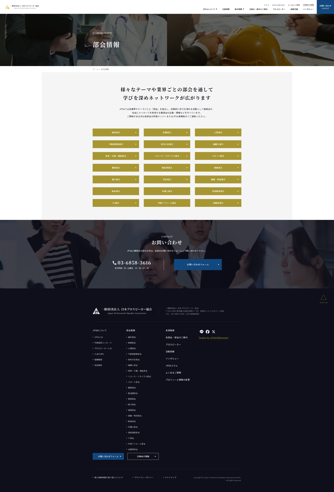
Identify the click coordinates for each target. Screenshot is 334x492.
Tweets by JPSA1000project (214, 337)
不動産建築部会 (116, 144)
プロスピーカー (279, 9)
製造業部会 (167, 167)
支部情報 (225, 9)
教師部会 (218, 167)
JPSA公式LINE (278, 5)
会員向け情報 (308, 5)
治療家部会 (218, 202)
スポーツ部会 (218, 156)
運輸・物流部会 (218, 179)
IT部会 (116, 202)
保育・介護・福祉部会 (116, 156)
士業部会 (218, 132)
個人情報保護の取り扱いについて (108, 477)
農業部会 (116, 167)
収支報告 (98, 365)
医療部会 (167, 132)
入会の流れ (99, 354)
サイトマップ (170, 477)
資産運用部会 (218, 191)
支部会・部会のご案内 (258, 9)
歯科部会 (116, 132)
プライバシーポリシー (144, 477)
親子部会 (116, 179)
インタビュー (308, 9)
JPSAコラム (172, 365)
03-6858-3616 (131, 262)
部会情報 (238, 9)
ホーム (95, 69)
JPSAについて (209, 9)
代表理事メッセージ (103, 342)
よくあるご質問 (294, 5)
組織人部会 (218, 144)
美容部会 (167, 179)
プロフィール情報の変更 (178, 379)
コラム (266, 5)
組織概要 (98, 359)
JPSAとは (98, 337)
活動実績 (294, 9)
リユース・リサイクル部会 (167, 156)
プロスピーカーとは (103, 348)
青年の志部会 (167, 144)
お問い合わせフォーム (198, 264)
